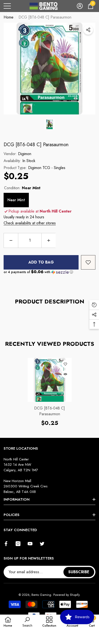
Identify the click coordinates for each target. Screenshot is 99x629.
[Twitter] (42, 544)
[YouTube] (30, 544)
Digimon (24, 154)
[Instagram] (18, 544)
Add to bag (41, 262)
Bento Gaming (41, 594)
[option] (49, 68)
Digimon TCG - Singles (46, 167)
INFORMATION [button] (17, 499)
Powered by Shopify (66, 594)
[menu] (7, 6)
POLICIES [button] (11, 514)
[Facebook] (6, 544)
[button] (79, 6)
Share (88, 30)
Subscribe (78, 572)
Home (8, 17)
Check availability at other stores (30, 223)
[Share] (88, 30)
